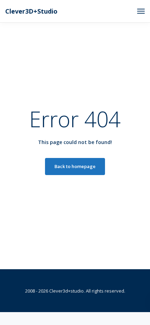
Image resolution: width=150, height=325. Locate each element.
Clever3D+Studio (31, 11)
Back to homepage (75, 166)
